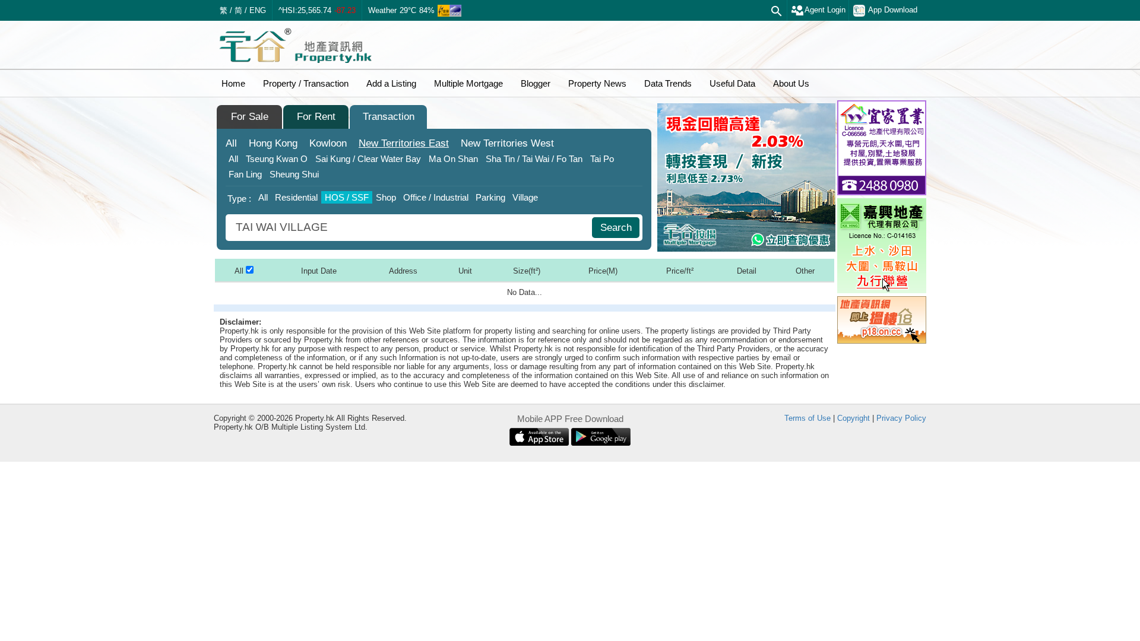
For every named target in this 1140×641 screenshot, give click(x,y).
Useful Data (732, 83)
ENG (257, 10)
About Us (791, 83)
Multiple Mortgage (468, 83)
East (404, 143)
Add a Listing (391, 83)
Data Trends (668, 83)
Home (233, 83)
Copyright (853, 418)
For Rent (316, 116)
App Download (892, 9)
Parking (490, 197)
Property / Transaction (306, 83)
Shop (386, 197)
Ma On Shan (453, 159)
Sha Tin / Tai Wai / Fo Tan (534, 159)
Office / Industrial (435, 197)
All (231, 143)
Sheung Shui (294, 174)
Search (616, 227)
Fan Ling (245, 174)
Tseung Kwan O (277, 159)
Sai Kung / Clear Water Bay (368, 159)
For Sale (249, 116)
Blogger (535, 83)
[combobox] (410, 227)
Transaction (388, 116)
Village (525, 197)
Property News (597, 83)
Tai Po (602, 159)
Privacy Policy (901, 418)
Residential (296, 197)
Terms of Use (807, 418)
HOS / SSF (347, 197)
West (507, 143)
